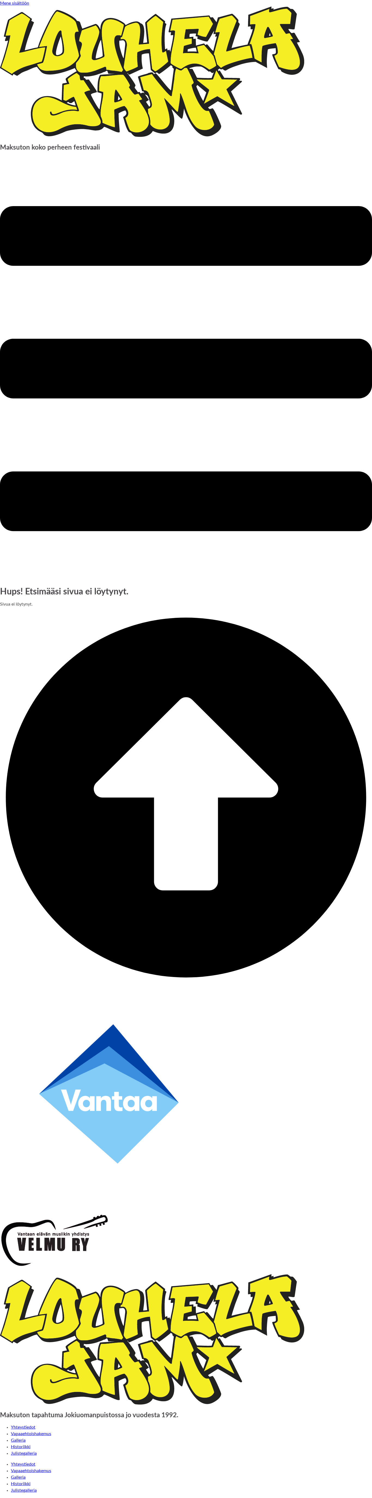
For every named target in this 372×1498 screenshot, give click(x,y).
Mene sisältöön (14, 3)
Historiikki (21, 1447)
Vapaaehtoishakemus (31, 1434)
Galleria (18, 1440)
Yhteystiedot (23, 1427)
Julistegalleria (24, 1453)
